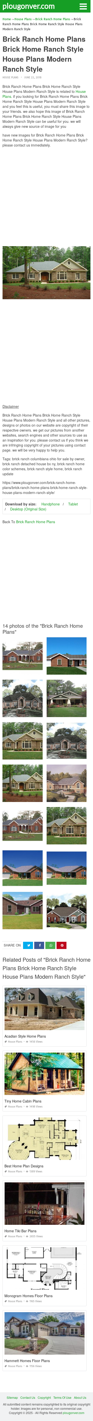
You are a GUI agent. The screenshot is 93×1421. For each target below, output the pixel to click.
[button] (83, 6)
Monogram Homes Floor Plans (28, 1295)
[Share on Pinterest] (61, 945)
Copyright (44, 1397)
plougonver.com (28, 5)
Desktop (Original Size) (28, 508)
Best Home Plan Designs (23, 1165)
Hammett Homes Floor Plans (27, 1360)
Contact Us (27, 1397)
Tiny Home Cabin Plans (22, 1101)
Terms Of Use (62, 1397)
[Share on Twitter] (28, 945)
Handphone (50, 503)
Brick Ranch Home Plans (35, 521)
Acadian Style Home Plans (25, 1036)
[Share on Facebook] (39, 945)
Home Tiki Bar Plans (20, 1230)
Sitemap (12, 1397)
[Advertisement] (46, 198)
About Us (80, 1397)
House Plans (10, 77)
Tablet (73, 503)
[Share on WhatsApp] (50, 945)
